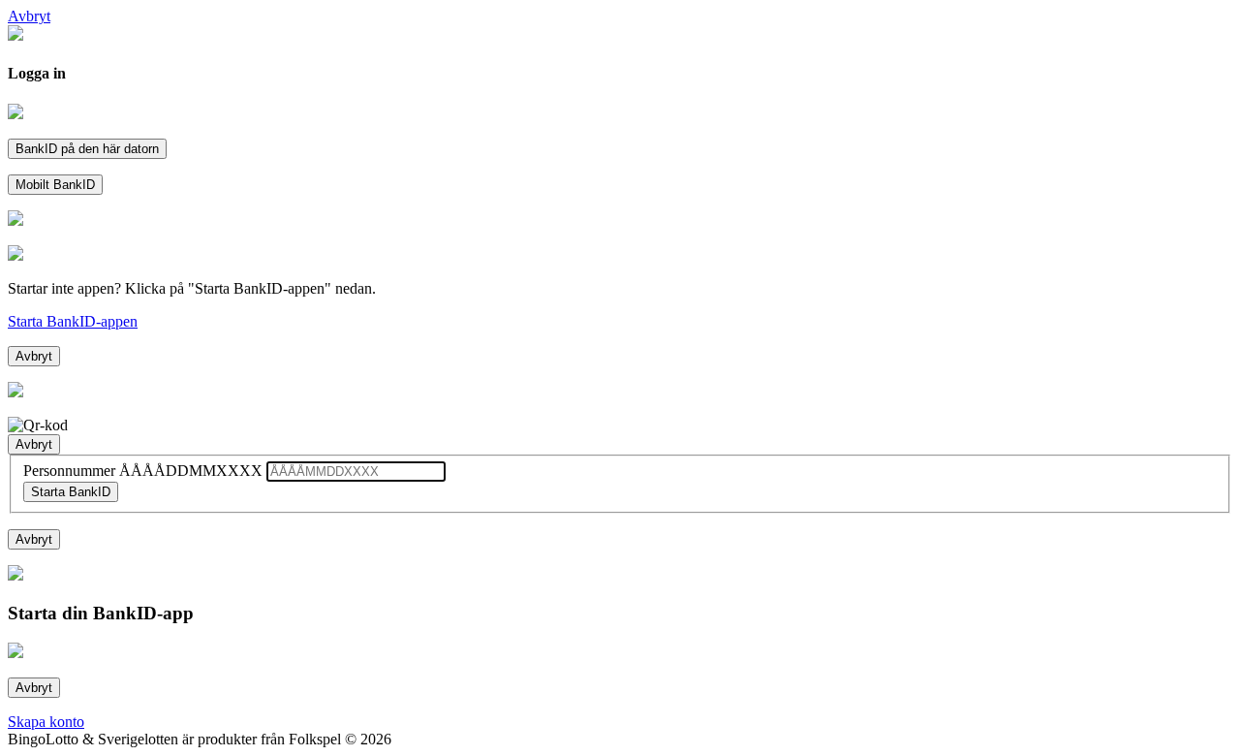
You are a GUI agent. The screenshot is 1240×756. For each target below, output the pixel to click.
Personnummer (143, 470)
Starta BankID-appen (73, 321)
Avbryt (34, 356)
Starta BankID (70, 492)
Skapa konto (46, 721)
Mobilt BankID (55, 184)
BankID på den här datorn (87, 149)
